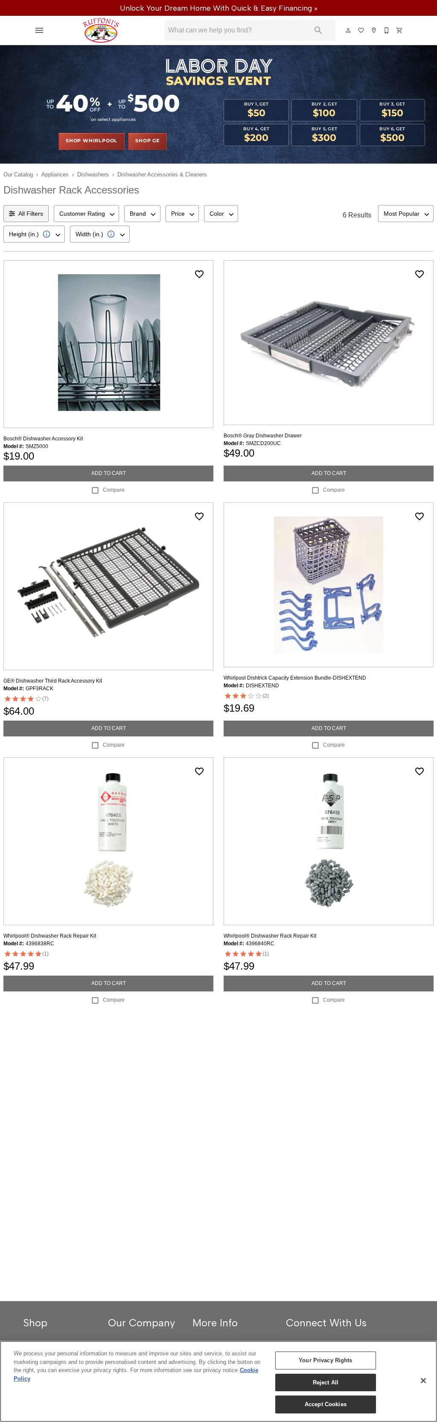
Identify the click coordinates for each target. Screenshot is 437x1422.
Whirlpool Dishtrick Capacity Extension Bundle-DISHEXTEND (295, 678)
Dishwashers (93, 174)
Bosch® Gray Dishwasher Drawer (263, 436)
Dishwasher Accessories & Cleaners (162, 174)
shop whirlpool (91, 141)
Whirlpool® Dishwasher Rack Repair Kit (49, 936)
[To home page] (100, 30)
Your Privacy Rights (325, 1360)
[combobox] (86, 213)
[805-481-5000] (387, 30)
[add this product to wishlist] (199, 274)
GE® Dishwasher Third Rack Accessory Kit (52, 681)
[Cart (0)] (399, 30)
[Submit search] (318, 30)
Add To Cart (108, 473)
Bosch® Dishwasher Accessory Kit (43, 439)
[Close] (423, 1380)
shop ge (147, 141)
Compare (114, 490)
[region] (218, 1381)
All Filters (30, 213)
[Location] (374, 30)
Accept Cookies (326, 1404)
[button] (39, 30)
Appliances (55, 174)
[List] (361, 30)
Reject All (325, 1382)
